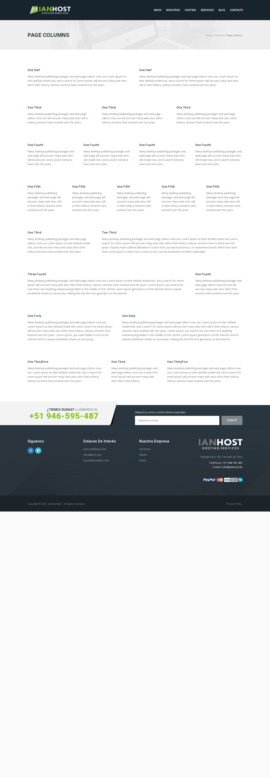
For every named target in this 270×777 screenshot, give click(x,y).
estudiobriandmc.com (96, 460)
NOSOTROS (173, 10)
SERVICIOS (207, 10)
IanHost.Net (54, 503)
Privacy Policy (234, 503)
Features (219, 35)
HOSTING (190, 10)
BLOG (222, 10)
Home (209, 35)
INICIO (157, 10)
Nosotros (145, 449)
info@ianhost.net (232, 467)
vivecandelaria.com (94, 449)
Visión (142, 460)
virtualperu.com (92, 454)
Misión (143, 454)
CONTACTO (236, 10)
